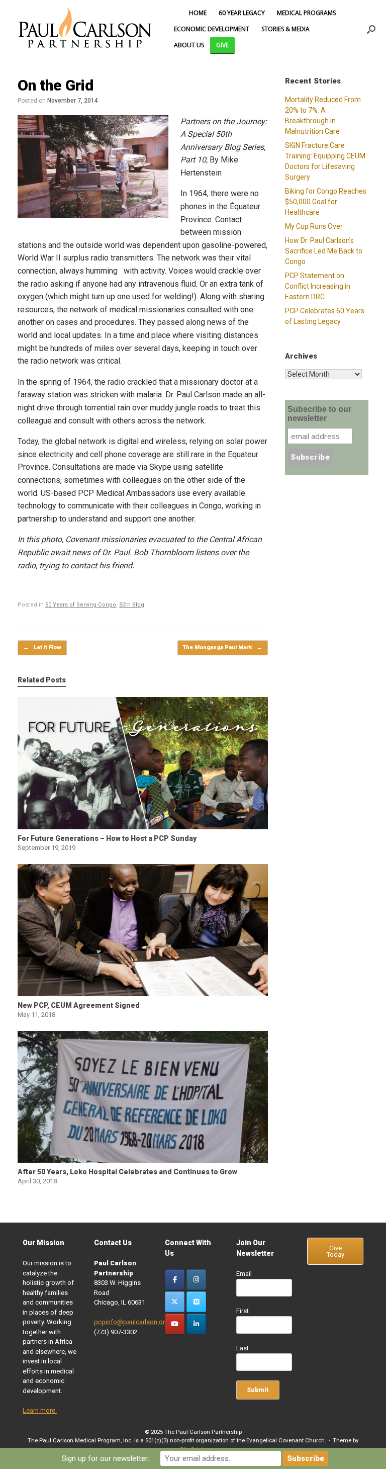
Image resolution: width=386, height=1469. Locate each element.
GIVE (222, 45)
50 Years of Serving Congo (80, 604)
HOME (198, 13)
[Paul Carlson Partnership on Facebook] (174, 1279)
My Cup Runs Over (314, 226)
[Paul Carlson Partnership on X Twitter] (174, 1301)
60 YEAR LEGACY (242, 13)
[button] (371, 29)
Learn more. (40, 1410)
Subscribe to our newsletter (319, 413)
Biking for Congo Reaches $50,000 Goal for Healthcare (325, 201)
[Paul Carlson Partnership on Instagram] (196, 1279)
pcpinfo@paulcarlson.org (131, 1322)
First (242, 1311)
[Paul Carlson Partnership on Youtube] (174, 1324)
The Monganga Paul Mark (222, 647)
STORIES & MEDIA (285, 29)
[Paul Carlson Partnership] (85, 29)
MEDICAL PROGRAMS (306, 13)
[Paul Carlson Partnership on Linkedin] (196, 1324)
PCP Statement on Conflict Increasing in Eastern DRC (317, 286)
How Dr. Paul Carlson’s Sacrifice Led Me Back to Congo (323, 251)
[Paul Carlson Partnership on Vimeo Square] (196, 1301)
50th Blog (131, 604)
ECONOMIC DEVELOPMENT (211, 29)
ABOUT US (189, 45)
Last (242, 1348)
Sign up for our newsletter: (105, 1458)
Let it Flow (42, 647)
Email (244, 1273)
